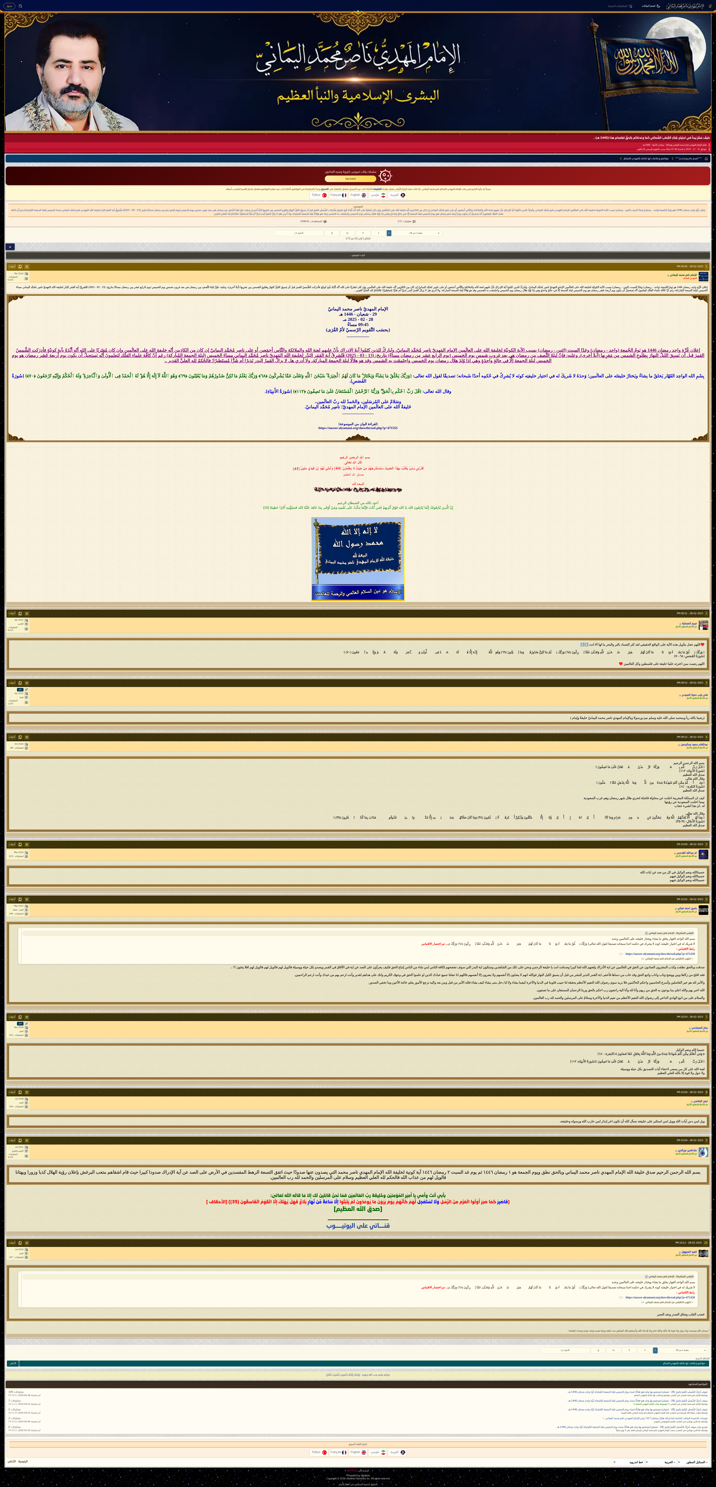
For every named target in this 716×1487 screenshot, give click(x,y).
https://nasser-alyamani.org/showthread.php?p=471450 (660, 953)
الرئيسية (23, 1461)
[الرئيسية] (710, 6)
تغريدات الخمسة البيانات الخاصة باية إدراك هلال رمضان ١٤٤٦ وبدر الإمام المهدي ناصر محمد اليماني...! (655, 1418)
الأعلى (13, 1363)
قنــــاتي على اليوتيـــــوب (358, 1226)
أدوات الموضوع (358, 255)
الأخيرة (300, 233)
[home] (706, 158)
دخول (9, 6)
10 (705, 1243)
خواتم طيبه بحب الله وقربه (376, 1375)
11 (347, 233)
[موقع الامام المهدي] (685, 6)
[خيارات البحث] (20, 6)
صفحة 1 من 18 (415, 233)
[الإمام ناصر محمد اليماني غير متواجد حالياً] (703, 277)
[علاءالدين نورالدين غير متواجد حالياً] (703, 1152)
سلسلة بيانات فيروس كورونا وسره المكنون (350, 171)
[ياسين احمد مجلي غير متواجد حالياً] (703, 910)
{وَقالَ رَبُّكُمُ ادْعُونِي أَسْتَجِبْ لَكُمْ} (343, 1375)
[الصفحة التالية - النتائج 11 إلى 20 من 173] (332, 233)
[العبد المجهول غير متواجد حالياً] (703, 1253)
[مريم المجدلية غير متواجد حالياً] (703, 625)
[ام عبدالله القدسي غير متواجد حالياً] (703, 854)
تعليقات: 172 (404, 221)
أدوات (12, 266)
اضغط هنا (351, 178)
